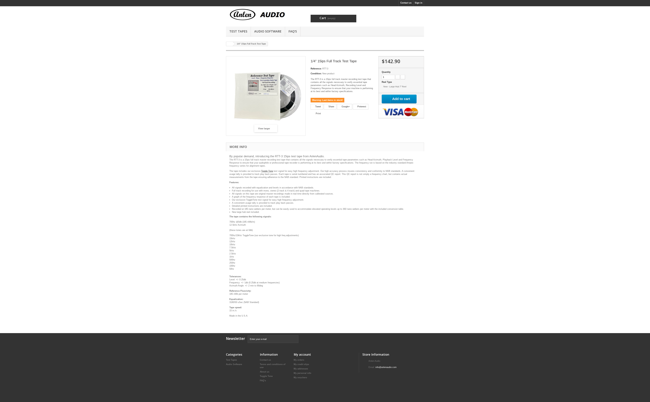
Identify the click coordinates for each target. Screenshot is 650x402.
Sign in (418, 3)
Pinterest (361, 106)
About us (264, 372)
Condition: (316, 73)
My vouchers (300, 377)
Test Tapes (238, 31)
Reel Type (387, 82)
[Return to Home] (229, 44)
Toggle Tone (267, 171)
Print (318, 113)
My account (302, 354)
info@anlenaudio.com (386, 367)
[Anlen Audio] (257, 15)
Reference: (316, 68)
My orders (299, 360)
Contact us (405, 3)
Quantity (386, 72)
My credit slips (301, 364)
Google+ (345, 106)
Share (331, 106)
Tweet (318, 106)
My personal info (302, 373)
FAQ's (292, 31)
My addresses (301, 368)
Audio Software (267, 31)
